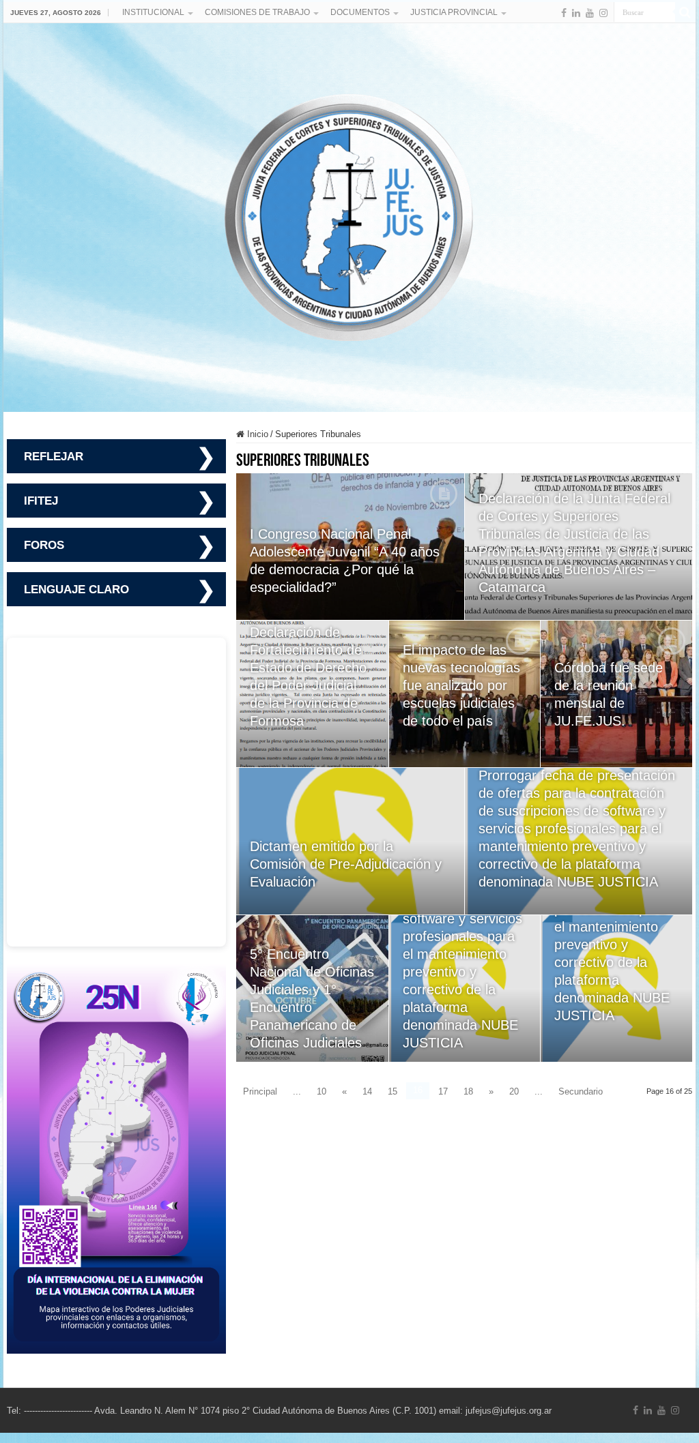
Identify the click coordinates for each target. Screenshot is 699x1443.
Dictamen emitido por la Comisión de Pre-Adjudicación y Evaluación (346, 864)
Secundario (580, 1091)
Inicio (256, 434)
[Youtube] (589, 13)
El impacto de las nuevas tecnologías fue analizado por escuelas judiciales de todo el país (461, 685)
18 (468, 1091)
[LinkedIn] (576, 13)
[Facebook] (564, 13)
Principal (260, 1091)
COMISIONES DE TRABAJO (257, 12)
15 (392, 1091)
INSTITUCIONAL (153, 12)
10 (321, 1091)
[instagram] (603, 13)
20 (514, 1091)
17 (443, 1091)
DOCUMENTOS (360, 12)
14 (367, 1091)
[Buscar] (685, 12)
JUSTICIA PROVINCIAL (454, 12)
